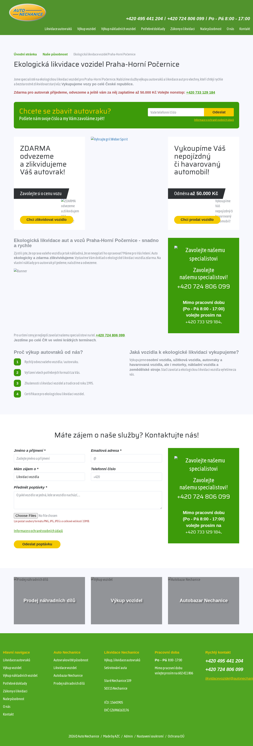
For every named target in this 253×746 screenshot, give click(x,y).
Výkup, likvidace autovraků (122, 660)
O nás (230, 29)
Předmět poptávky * (30, 487)
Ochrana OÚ (176, 736)
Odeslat (219, 112)
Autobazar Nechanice (68, 675)
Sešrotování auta (115, 668)
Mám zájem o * (26, 469)
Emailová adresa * (106, 451)
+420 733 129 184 (200, 92)
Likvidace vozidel (65, 668)
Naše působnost (210, 29)
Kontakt (244, 29)
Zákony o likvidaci (182, 29)
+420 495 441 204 (144, 18)
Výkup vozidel (86, 29)
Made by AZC (111, 736)
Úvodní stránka (25, 54)
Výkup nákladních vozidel (118, 29)
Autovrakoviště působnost (71, 660)
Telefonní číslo (103, 469)
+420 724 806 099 (185, 18)
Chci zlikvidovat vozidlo (46, 220)
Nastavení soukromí (150, 736)
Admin (128, 736)
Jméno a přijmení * (29, 451)
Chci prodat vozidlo (197, 220)
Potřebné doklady (153, 29)
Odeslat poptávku (37, 544)
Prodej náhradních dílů (69, 683)
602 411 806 (185, 673)
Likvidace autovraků (58, 29)
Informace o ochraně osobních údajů (38, 531)
